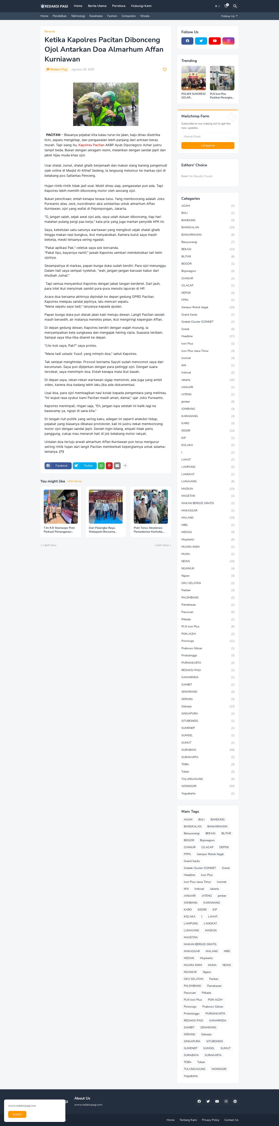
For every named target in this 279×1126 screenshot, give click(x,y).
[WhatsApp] (101, 465)
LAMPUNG (207, 467)
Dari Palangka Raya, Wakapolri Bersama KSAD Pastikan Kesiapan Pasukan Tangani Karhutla (105, 530)
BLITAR (207, 256)
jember (207, 402)
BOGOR (207, 264)
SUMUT (207, 743)
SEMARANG (207, 692)
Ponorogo (207, 641)
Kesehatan (96, 16)
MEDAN (207, 532)
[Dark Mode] (217, 6)
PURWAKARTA (207, 663)
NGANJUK (207, 568)
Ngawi (207, 576)
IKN (207, 365)
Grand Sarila (207, 315)
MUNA (207, 554)
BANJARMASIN (207, 235)
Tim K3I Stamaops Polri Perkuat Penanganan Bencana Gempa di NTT (59, 530)
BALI (207, 213)
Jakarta (207, 380)
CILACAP (207, 285)
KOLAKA (207, 445)
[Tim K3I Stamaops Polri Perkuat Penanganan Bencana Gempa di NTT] (61, 507)
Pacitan (207, 590)
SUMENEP (207, 728)
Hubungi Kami (141, 6)
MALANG (207, 518)
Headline (207, 336)
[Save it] (165, 69)
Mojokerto (207, 539)
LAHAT (207, 459)
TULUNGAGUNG (207, 779)
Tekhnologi (78, 16)
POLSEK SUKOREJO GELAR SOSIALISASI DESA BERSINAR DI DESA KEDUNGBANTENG (193, 95)
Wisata (144, 16)
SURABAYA (207, 750)
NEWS (207, 561)
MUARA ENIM (207, 547)
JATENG (207, 394)
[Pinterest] (109, 465)
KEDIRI (207, 431)
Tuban (207, 772)
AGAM (207, 206)
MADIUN (207, 489)
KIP (207, 438)
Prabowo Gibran (207, 648)
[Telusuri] (235, 6)
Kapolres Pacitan (91, 145)
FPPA (207, 300)
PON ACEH (207, 634)
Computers (129, 16)
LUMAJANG (207, 481)
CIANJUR (207, 278)
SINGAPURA (207, 713)
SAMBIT (207, 685)
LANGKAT (207, 474)
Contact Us (231, 1120)
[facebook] (187, 41)
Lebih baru (49, 545)
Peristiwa (118, 6)
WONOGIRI (207, 786)
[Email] (117, 465)
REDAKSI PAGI (207, 670)
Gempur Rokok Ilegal (207, 307)
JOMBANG (207, 409)
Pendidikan (60, 16)
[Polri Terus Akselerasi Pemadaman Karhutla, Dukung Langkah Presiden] (151, 507)
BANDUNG (207, 220)
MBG (207, 525)
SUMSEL (207, 735)
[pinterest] (235, 1101)
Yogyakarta (207, 793)
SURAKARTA (207, 757)
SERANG (207, 699)
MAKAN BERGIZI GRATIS (207, 503)
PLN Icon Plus (207, 626)
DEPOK (207, 293)
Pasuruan (207, 612)
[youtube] (215, 41)
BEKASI (207, 249)
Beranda (50, 31)
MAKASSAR (207, 510)
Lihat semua (74, 481)
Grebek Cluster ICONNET (207, 322)
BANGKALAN (207, 227)
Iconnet (207, 358)
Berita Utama (97, 6)
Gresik (207, 329)
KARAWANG (207, 416)
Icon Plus (207, 344)
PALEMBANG (207, 597)
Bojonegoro (207, 271)
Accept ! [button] (17, 1114)
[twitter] (201, 41)
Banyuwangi (207, 242)
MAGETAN (207, 496)
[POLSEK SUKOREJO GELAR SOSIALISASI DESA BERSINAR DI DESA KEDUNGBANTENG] (193, 78)
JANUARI (207, 387)
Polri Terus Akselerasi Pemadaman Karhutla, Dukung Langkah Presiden (148, 530)
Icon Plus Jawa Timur (207, 351)
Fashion (112, 16)
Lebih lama (162, 545)
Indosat (207, 372)
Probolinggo (207, 655)
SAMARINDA (207, 677)
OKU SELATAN (207, 583)
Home (78, 6)
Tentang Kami (188, 1120)
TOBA (207, 764)
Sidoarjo (207, 706)
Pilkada (207, 619)
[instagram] (228, 41)
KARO (207, 423)
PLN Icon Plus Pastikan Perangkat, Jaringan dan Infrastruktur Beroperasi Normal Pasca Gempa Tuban (222, 95)
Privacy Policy (210, 1120)
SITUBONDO (207, 721)
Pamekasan (207, 605)
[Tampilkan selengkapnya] (125, 465)
